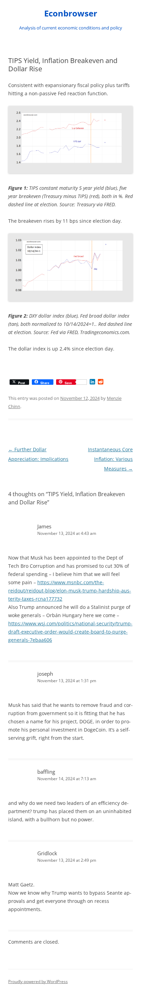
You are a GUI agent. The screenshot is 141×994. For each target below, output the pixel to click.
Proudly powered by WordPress (38, 981)
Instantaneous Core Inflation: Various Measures (110, 459)
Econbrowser (70, 13)
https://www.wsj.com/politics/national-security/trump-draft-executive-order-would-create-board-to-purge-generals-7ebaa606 (70, 631)
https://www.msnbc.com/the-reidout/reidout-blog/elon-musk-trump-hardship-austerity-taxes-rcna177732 (69, 590)
